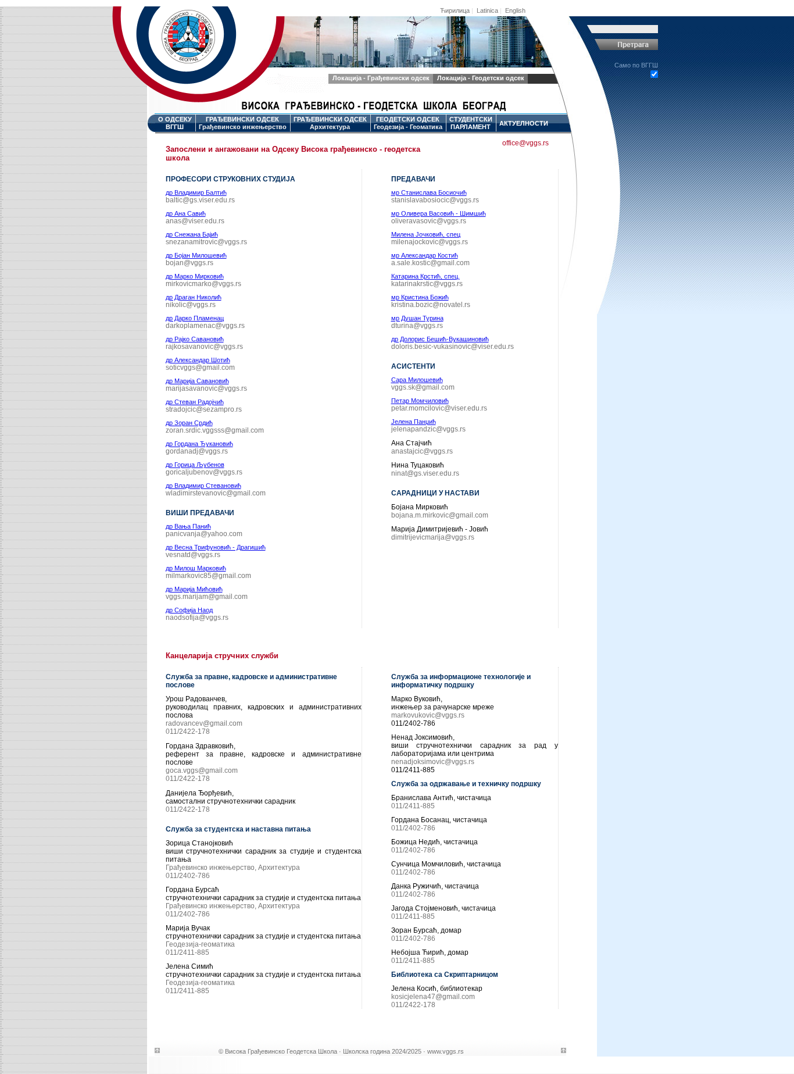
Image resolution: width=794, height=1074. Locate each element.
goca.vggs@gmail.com (202, 770)
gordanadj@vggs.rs (197, 451)
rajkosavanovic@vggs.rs (204, 346)
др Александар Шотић (198, 359)
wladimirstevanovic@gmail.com (216, 493)
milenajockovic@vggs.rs (429, 242)
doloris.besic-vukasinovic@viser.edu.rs (452, 346)
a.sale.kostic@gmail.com (430, 263)
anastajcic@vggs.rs (422, 451)
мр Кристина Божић (420, 297)
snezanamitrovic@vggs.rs (206, 242)
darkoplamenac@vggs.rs (205, 326)
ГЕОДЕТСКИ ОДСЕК (408, 123)
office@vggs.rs (525, 143)
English (515, 10)
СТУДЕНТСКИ (470, 123)
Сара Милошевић (417, 379)
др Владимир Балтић (196, 192)
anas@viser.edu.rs (195, 221)
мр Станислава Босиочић (429, 192)
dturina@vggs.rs (417, 326)
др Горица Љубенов (195, 464)
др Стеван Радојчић (195, 401)
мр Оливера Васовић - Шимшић (438, 213)
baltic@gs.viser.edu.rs (200, 200)
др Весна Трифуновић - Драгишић (216, 547)
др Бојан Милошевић (196, 255)
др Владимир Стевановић (203, 485)
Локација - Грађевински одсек (381, 77)
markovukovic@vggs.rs (427, 715)
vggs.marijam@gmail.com (207, 597)
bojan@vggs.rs (189, 263)
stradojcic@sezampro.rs (204, 409)
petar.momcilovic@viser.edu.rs (439, 408)
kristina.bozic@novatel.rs (430, 305)
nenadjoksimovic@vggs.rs (432, 762)
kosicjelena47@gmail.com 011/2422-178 (433, 1001)
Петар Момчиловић (420, 400)
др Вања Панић (188, 526)
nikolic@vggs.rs (191, 305)
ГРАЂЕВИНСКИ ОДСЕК (243, 123)
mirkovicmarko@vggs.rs (203, 284)
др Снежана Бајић (192, 234)
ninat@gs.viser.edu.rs (425, 473)
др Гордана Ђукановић (199, 443)
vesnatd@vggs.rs (193, 555)
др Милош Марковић (196, 568)
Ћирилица (455, 10)
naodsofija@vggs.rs (197, 617)
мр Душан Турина (417, 318)
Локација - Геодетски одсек (480, 77)
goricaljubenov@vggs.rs (204, 472)
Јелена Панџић (413, 421)
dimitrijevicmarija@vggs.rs (432, 537)
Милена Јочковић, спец (425, 234)
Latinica (487, 10)
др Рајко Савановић (195, 339)
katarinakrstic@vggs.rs (427, 284)
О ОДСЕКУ (175, 123)
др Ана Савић (186, 213)
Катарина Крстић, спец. (425, 276)
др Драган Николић (193, 297)
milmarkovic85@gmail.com (208, 576)
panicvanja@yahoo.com (204, 534)
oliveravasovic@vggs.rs (428, 221)
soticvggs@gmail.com (200, 367)
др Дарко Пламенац (195, 318)
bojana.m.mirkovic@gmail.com (439, 515)
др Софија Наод (189, 609)
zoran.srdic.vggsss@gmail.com (215, 430)
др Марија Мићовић (194, 589)
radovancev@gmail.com (204, 723)
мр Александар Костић (424, 255)
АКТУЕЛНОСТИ (523, 123)
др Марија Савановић (197, 380)
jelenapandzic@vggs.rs (428, 429)
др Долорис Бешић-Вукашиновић (440, 339)
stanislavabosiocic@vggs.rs (435, 200)
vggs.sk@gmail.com (423, 387)
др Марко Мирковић (195, 276)
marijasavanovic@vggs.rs (206, 388)
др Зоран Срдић (189, 422)
